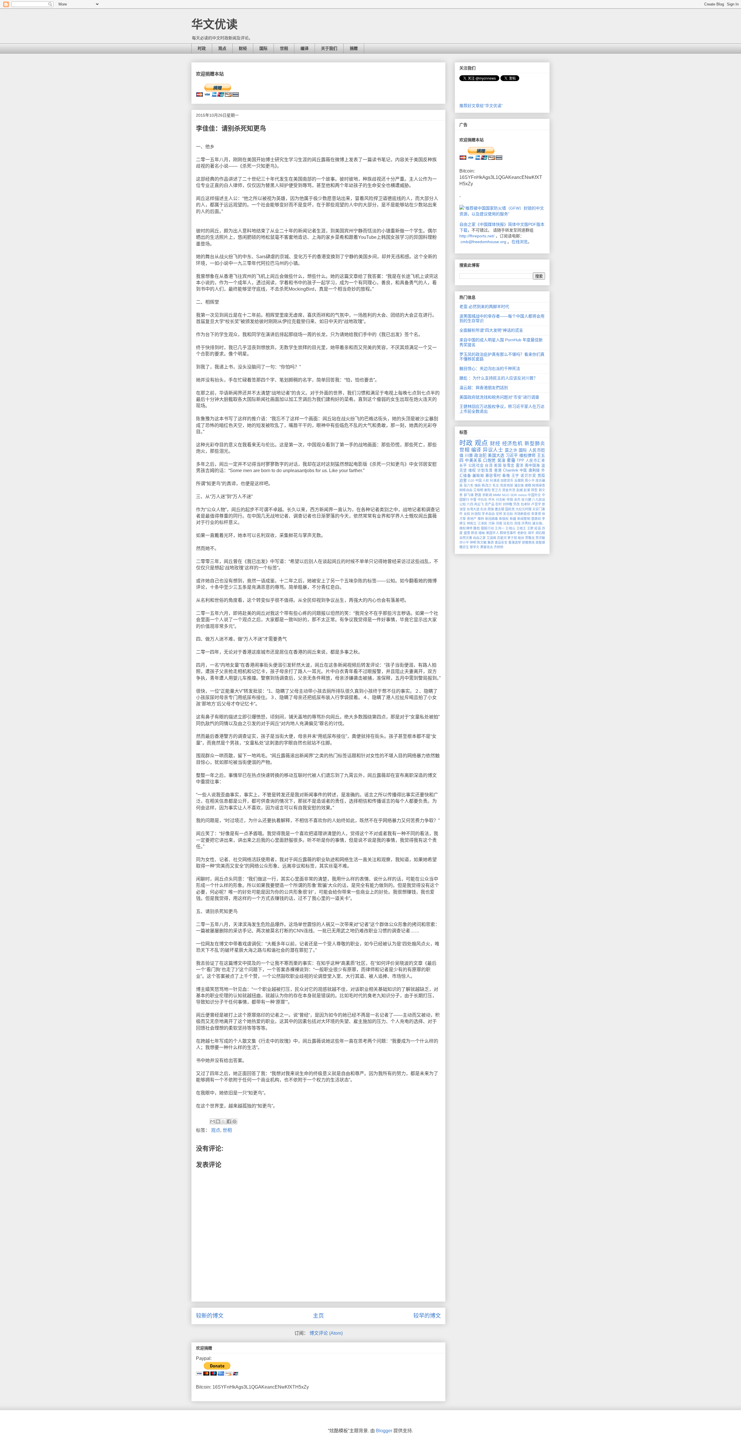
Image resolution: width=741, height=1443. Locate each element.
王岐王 (521, 528)
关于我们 (329, 48)
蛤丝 (521, 538)
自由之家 (479, 538)
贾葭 (541, 476)
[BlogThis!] (218, 1121)
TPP (520, 461)
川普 (469, 455)
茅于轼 (512, 538)
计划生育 (485, 470)
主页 (318, 1316)
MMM (497, 495)
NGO (505, 495)
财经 (243, 48)
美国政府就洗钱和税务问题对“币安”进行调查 (499, 397)
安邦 (499, 514)
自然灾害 (465, 538)
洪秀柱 (526, 523)
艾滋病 (491, 538)
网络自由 (465, 490)
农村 (498, 504)
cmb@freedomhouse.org (483, 241)
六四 (470, 504)
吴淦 (501, 460)
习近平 (512, 455)
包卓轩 (525, 504)
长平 (463, 465)
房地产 (472, 518)
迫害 (463, 480)
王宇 (515, 476)
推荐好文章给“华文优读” (481, 105)
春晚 (506, 476)
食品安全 (501, 542)
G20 (471, 480)
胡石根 (540, 533)
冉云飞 (479, 504)
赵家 (527, 490)
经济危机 (512, 443)
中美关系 (473, 460)
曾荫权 (536, 518)
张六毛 (469, 485)
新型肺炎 (534, 443)
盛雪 (467, 533)
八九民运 (538, 499)
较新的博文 (209, 1316)
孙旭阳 (476, 514)
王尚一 (500, 528)
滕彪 (476, 528)
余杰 (517, 499)
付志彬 (501, 499)
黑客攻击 (486, 547)
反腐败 (519, 480)
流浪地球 (506, 485)
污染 (491, 523)
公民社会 (476, 465)
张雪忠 (508, 465)
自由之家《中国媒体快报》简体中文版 (493, 224)
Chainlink (510, 470)
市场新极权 (522, 514)
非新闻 (487, 495)
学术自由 (488, 514)
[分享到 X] (223, 1121)
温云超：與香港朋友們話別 (483, 387)
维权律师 (527, 455)
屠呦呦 (478, 476)
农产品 (489, 504)
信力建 (526, 499)
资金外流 (508, 490)
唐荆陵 (534, 470)
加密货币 (506, 480)
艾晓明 (478, 490)
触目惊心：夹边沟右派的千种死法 (489, 368)
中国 (478, 480)
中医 (523, 470)
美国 (498, 465)
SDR (513, 495)
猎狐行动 (487, 528)
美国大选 (496, 455)
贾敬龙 (530, 538)
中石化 (482, 499)
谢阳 (487, 490)
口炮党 (489, 460)
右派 (483, 509)
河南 (499, 523)
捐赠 (354, 48)
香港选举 (514, 542)
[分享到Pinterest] (234, 1121)
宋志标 (508, 514)
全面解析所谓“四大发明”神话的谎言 (491, 330)
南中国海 (532, 465)
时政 (202, 48)
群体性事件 (508, 533)
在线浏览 (519, 241)
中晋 (473, 499)
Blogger (384, 1430)
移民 (474, 533)
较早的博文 (427, 1316)
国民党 (510, 509)
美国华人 (492, 533)
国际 (263, 48)
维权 (472, 470)
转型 (534, 490)
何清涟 (494, 480)
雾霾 (511, 460)
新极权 (504, 518)
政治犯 (480, 455)
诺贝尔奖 (528, 476)
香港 (498, 470)
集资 (490, 542)
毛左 (495, 485)
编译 (304, 48)
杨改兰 (486, 485)
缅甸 (481, 533)
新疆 (513, 518)
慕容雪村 (493, 476)
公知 (462, 504)
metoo (522, 495)
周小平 (529, 480)
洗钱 (517, 523)
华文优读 (214, 24)
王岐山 (510, 528)
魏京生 (464, 547)
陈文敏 (482, 542)
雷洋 (520, 465)
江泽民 (482, 523)
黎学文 (474, 547)
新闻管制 (523, 518)
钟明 (473, 542)
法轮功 (508, 523)
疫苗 (537, 528)
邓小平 (464, 542)
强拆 (477, 485)
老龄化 (522, 533)
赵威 (519, 490)
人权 (486, 480)
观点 (222, 48)
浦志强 (519, 485)
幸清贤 (536, 514)
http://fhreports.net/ (476, 236)
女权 (467, 514)
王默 (530, 528)
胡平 (531, 533)
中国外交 (534, 495)
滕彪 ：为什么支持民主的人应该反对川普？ (498, 378)
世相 (284, 48)
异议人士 (493, 450)
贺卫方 (496, 490)
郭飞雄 (469, 495)
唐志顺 (499, 509)
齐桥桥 (498, 547)
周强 (490, 509)
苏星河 (502, 538)
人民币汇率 (535, 461)
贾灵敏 (540, 538)
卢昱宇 (536, 504)
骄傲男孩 (528, 542)
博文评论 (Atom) (326, 1333)
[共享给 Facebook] (229, 1121)
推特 (481, 518)
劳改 (516, 504)
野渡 (478, 495)
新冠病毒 (491, 518)
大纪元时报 (523, 509)
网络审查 (538, 485)
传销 (510, 499)
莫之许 (511, 450)
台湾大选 (473, 509)
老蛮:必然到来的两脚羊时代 (484, 306)
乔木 (491, 499)
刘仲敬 (507, 504)
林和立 (472, 523)
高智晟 (540, 542)
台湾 (489, 465)
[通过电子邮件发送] (212, 1121)
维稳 (528, 485)
